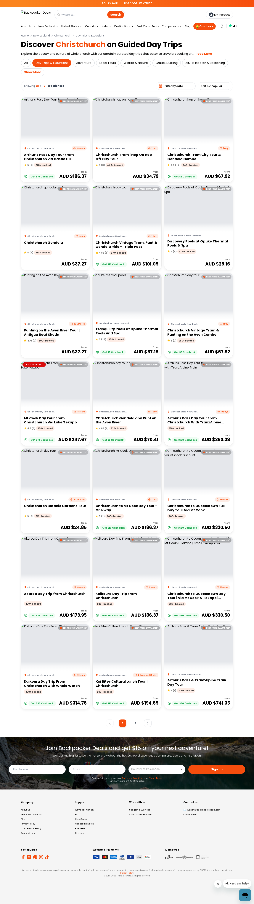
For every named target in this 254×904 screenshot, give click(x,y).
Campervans (170, 26)
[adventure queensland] (184, 857)
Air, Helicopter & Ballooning (205, 63)
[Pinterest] (35, 857)
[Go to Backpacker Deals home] (36, 14)
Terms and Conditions (133, 778)
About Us (25, 809)
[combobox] (154, 769)
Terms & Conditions (31, 814)
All (26, 63)
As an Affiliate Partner (140, 814)
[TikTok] (47, 857)
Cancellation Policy (31, 828)
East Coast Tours (148, 26)
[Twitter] (29, 857)
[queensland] (202, 857)
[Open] (181, 769)
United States (70, 26)
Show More (32, 72)
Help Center (81, 819)
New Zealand (46, 26)
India (105, 26)
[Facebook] (23, 857)
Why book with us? (84, 809)
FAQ (77, 814)
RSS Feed (80, 828)
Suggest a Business (139, 809)
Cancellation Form (84, 823)
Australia (26, 26)
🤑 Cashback (204, 26)
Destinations (122, 26)
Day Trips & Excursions (90, 35)
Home (25, 35)
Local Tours (107, 63)
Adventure (83, 63)
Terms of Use (28, 833)
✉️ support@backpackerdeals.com (201, 809)
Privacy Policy (155, 778)
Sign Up (217, 769)
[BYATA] (169, 857)
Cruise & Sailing (167, 63)
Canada (90, 26)
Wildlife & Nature (136, 63)
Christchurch (62, 35)
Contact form (190, 814)
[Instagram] (41, 857)
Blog (187, 26)
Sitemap (79, 833)
